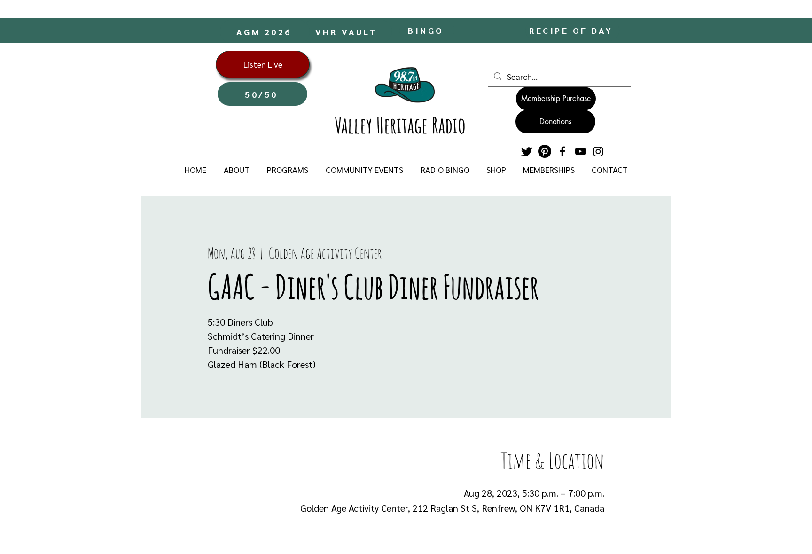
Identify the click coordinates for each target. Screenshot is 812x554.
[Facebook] (562, 151)
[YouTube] (580, 151)
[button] (236, 169)
